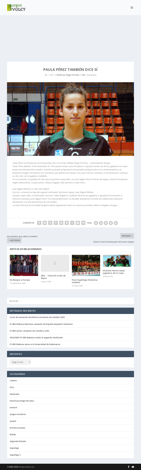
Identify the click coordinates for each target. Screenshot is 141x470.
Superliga (14, 448)
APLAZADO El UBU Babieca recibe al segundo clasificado (36, 337)
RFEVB (13, 434)
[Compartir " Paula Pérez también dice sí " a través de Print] (83, 223)
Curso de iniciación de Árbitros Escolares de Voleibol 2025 (37, 317)
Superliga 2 (15, 455)
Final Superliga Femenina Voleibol (85, 281)
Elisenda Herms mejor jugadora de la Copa (114, 271)
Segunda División (18, 441)
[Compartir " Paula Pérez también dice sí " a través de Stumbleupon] (72, 223)
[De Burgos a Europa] (24, 265)
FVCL (12, 387)
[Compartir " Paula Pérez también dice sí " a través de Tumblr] (50, 223)
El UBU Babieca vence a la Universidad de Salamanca (35, 344)
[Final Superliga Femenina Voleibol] (86, 265)
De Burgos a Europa (20, 280)
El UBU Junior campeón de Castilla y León (29, 330)
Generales (14, 394)
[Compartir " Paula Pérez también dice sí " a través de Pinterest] (56, 223)
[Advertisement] (70, 35)
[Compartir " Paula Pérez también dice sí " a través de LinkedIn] (61, 223)
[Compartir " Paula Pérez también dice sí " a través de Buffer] (67, 223)
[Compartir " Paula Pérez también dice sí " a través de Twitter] (45, 223)
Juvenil (13, 421)
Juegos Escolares (18, 414)
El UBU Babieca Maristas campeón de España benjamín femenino (41, 324)
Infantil (13, 407)
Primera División (17, 427)
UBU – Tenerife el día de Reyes (53, 276)
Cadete (13, 380)
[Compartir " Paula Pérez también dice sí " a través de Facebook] (39, 223)
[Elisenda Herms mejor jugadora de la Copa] (117, 261)
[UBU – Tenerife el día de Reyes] (55, 263)
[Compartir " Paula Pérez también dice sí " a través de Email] (78, 223)
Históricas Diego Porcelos (67, 75)
